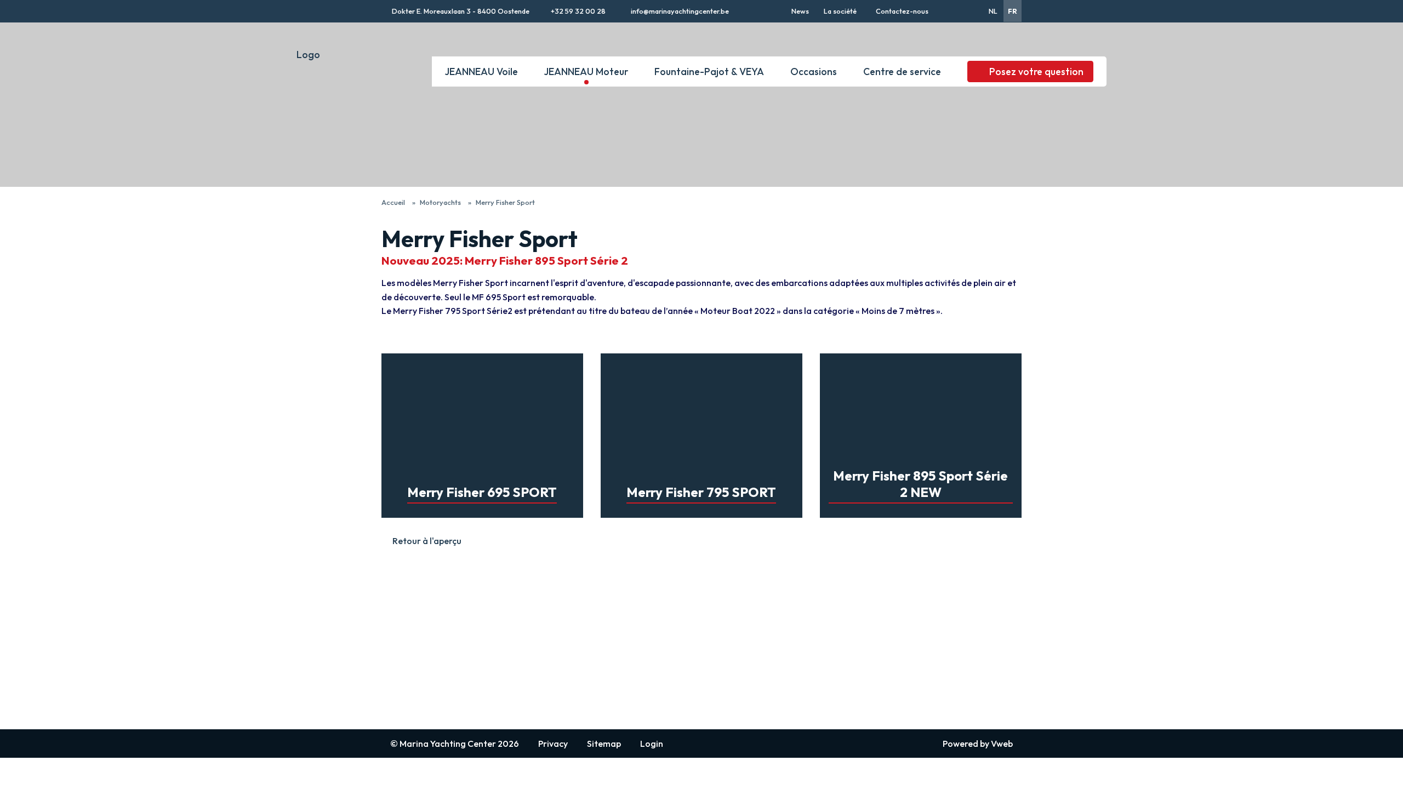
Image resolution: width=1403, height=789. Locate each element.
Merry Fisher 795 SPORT (649, 358)
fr (1012, 11)
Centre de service (902, 71)
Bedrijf (394, 639)
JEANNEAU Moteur (586, 71)
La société (840, 11)
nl (993, 11)
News (800, 11)
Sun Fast (528, 627)
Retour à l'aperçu (426, 540)
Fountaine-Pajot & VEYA (709, 71)
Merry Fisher (668, 627)
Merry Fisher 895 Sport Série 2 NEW (891, 358)
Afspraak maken (411, 663)
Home (392, 615)
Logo (308, 54)
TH (650, 697)
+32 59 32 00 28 (577, 11)
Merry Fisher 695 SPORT (429, 358)
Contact (396, 651)
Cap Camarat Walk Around (694, 639)
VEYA (786, 626)
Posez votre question (1036, 71)
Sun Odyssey (536, 615)
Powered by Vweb (978, 743)
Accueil (393, 202)
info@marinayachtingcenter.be (679, 11)
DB (650, 685)
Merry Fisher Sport (505, 202)
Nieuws (394, 627)
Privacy (553, 743)
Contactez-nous (902, 11)
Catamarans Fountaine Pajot (830, 638)
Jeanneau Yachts (545, 639)
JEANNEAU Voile (481, 71)
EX (650, 615)
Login (651, 743)
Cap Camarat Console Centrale (686, 656)
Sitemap (604, 743)
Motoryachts (440, 202)
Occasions (813, 71)
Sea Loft (660, 709)
